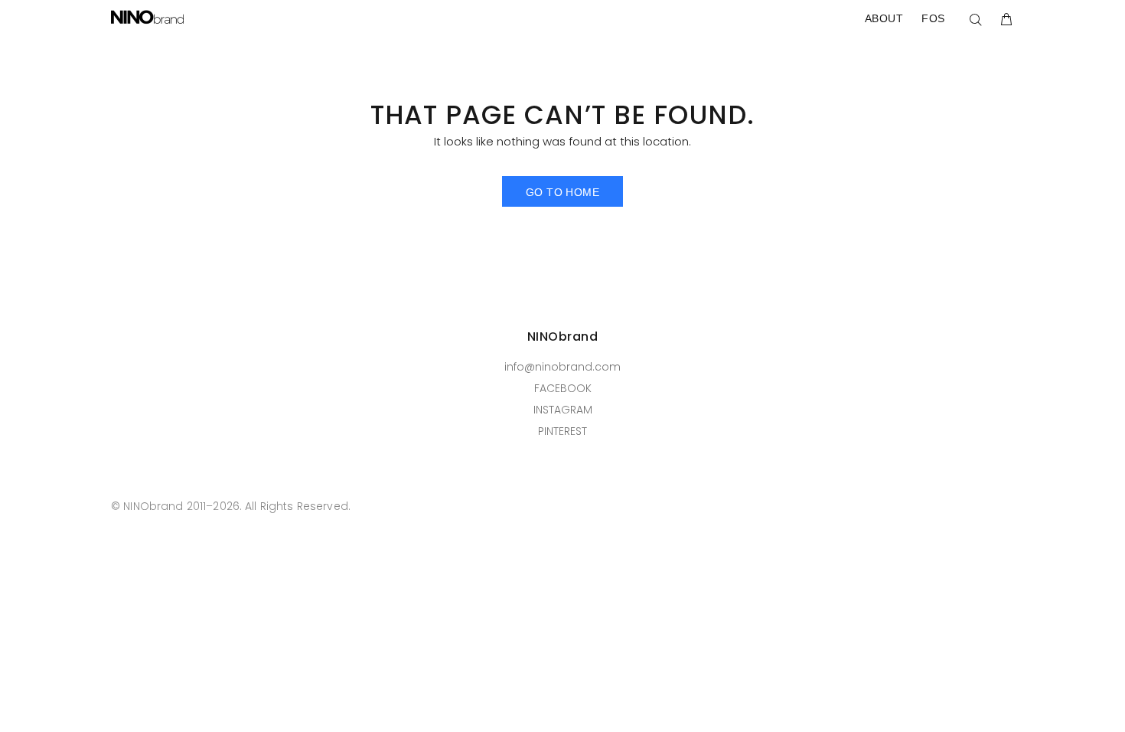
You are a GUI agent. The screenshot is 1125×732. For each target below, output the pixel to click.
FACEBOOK (563, 388)
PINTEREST (562, 431)
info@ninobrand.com (562, 366)
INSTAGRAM (562, 409)
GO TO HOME (562, 192)
